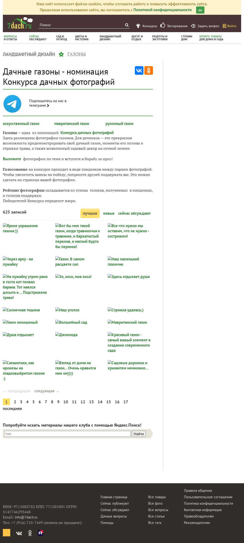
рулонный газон (119, 123)
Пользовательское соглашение (208, 497)
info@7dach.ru (26, 517)
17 (125, 401)
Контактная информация (203, 510)
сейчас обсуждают (134, 213)
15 (108, 401)
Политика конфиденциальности (208, 503)
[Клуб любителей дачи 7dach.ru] (20, 23)
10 (65, 401)
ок (200, 10)
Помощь (107, 522)
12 (83, 401)
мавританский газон (71, 123)
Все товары (157, 497)
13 (91, 401)
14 (100, 401)
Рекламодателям (197, 522)
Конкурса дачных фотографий (87, 132)
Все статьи (156, 516)
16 (117, 401)
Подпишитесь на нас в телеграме (47, 103)
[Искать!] (127, 25)
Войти (231, 26)
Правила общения (198, 490)
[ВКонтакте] (139, 70)
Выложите (12, 158)
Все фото (155, 503)
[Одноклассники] (148, 70)
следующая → (47, 391)
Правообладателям (199, 516)
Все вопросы (158, 510)
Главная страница (114, 497)
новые (109, 213)
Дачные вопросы (114, 516)
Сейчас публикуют (115, 503)
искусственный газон (21, 123)
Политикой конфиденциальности (162, 9)
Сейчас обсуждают (115, 510)
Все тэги (154, 522)
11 (74, 401)
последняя (12, 408)
